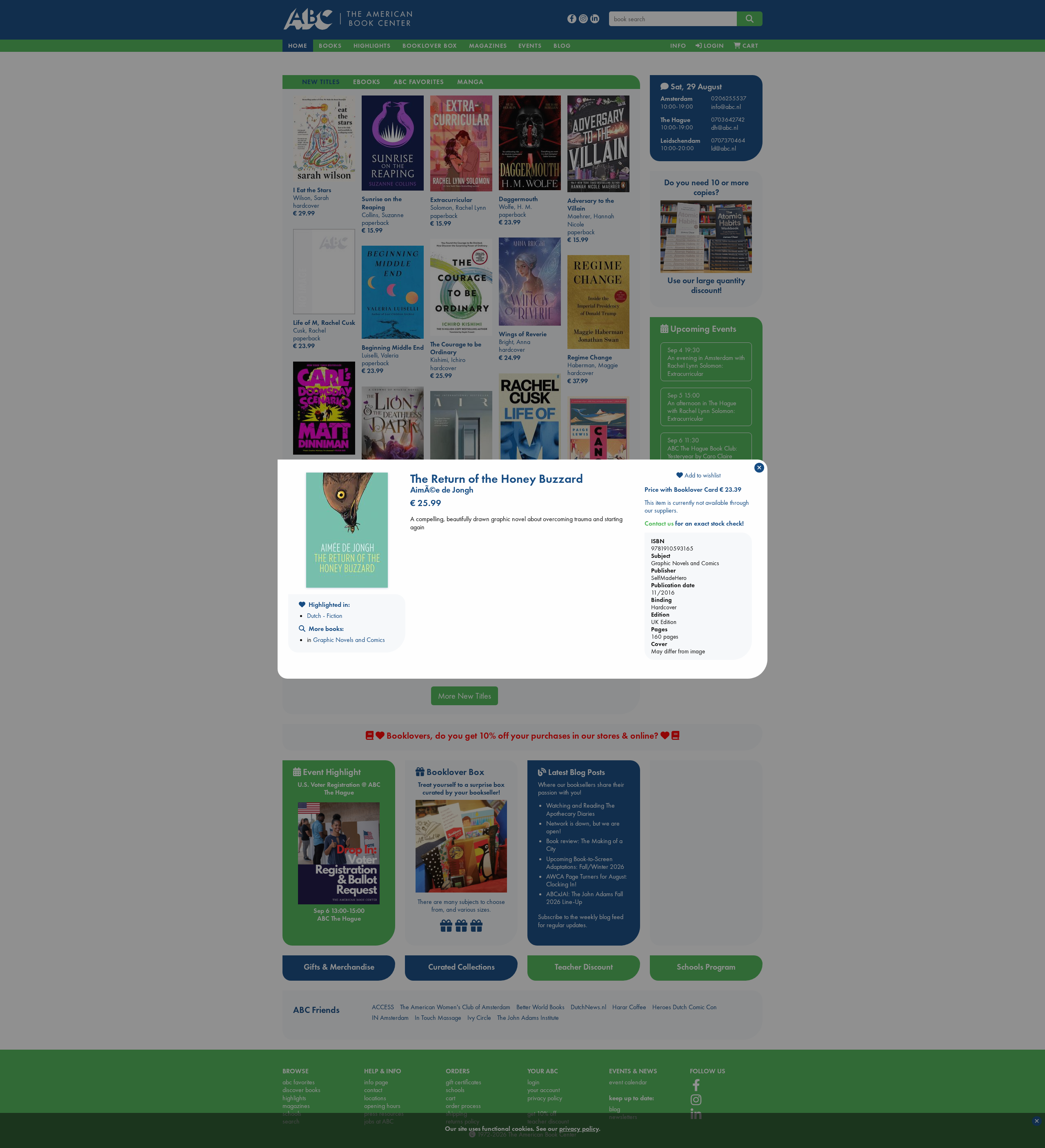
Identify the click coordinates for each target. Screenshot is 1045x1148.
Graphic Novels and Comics (349, 639)
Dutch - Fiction (324, 615)
